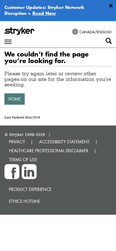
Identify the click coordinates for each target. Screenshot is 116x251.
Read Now (44, 13)
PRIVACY (17, 142)
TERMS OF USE (23, 159)
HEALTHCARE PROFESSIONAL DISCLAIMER (48, 150)
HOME (14, 99)
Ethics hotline (24, 201)
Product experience (30, 189)
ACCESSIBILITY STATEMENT (64, 142)
